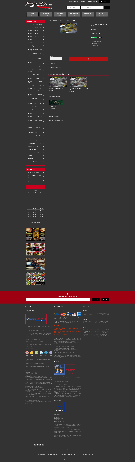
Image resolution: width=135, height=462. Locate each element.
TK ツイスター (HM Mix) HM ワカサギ (56, 88)
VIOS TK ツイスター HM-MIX (69, 20)
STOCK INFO (46, 14)
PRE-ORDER (60, 14)
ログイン (96, 1)
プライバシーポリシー (75, 454)
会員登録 (90, 1)
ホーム (50, 20)
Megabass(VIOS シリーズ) (58, 20)
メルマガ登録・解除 (74, 1)
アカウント (83, 1)
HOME (32, 14)
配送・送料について (51, 454)
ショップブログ (90, 454)
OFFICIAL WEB (88, 14)
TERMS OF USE (74, 14)
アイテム (105, 1)
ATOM (97, 454)
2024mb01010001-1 (53, 106)
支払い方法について (43, 454)
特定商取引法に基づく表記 (55, 67)
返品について (52, 63)
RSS (94, 454)
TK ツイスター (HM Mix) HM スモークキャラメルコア (78, 89)
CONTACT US (101, 14)
